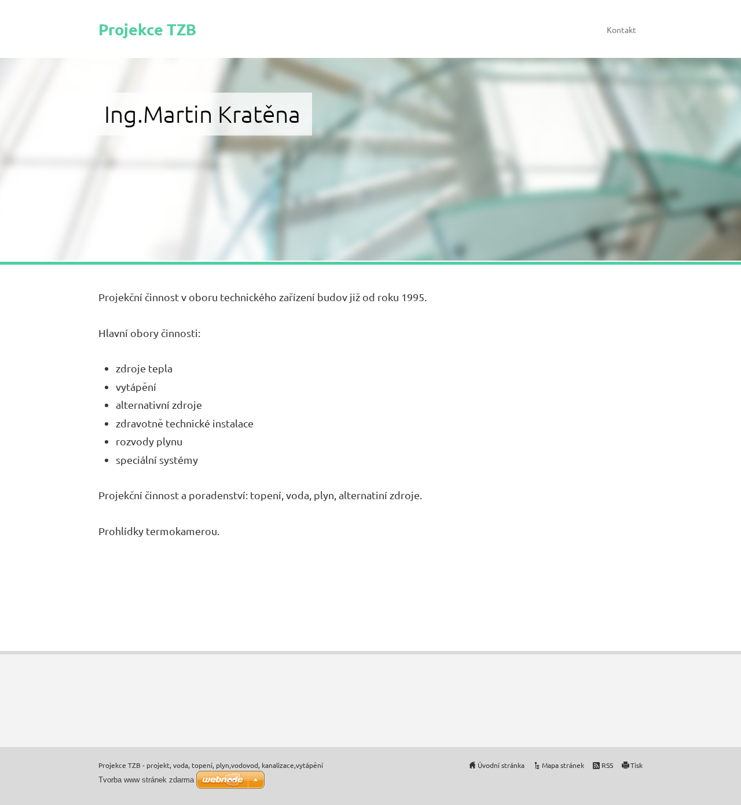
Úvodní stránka (501, 765)
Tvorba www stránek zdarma (146, 779)
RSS (607, 765)
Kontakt (621, 29)
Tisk (636, 765)
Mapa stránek (563, 765)
